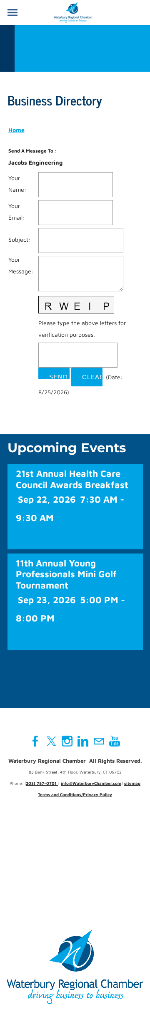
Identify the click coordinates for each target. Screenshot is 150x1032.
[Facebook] (35, 741)
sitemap (132, 783)
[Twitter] (51, 741)
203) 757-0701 (42, 783)
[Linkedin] (83, 741)
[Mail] (98, 741)
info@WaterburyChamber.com (91, 783)
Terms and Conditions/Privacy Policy (75, 794)
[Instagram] (67, 741)
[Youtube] (114, 741)
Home (16, 129)
